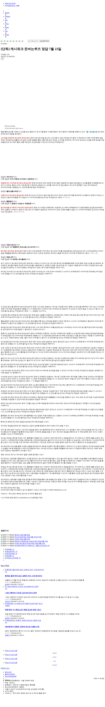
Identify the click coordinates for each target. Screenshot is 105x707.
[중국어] (11, 41)
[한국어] (2, 41)
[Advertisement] (9, 92)
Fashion (7, 16)
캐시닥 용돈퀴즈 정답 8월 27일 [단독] (28, 537)
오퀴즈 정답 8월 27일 (22, 539)
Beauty (7, 13)
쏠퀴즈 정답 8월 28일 (22, 535)
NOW (7, 35)
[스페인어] (17, 41)
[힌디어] (20, 41)
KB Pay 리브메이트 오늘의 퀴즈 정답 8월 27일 (31, 541)
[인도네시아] (23, 41)
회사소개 (8, 672)
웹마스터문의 (10, 674)
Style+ (7, 24)
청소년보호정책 (10, 676)
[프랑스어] (14, 41)
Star (6, 20)
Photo (7, 27)
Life (6, 31)
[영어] (5, 41)
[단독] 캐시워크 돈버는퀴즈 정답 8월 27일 (30, 543)
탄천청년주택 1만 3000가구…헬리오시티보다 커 (32, 545)
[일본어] (8, 41)
